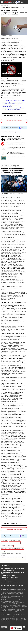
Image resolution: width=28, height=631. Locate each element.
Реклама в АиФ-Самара (8, 575)
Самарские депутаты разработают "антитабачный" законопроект (13, 108)
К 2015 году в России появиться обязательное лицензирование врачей (15, 153)
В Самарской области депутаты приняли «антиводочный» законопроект (16, 148)
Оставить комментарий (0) (14, 121)
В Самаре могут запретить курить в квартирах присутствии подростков (13, 101)
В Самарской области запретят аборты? (16, 156)
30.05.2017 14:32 (4, 6)
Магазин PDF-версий (7, 570)
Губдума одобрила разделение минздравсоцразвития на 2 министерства (12, 105)
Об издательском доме (8, 568)
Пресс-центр (21, 568)
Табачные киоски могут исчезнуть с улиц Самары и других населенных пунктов (16, 143)
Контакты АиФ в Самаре (8, 581)
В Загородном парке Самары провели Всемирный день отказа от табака (15, 139)
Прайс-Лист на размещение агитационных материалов (10, 578)
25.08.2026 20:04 (5, 165)
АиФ (10, 35)
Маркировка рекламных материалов (12, 583)
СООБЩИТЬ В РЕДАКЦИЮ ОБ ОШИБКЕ (12, 585)
